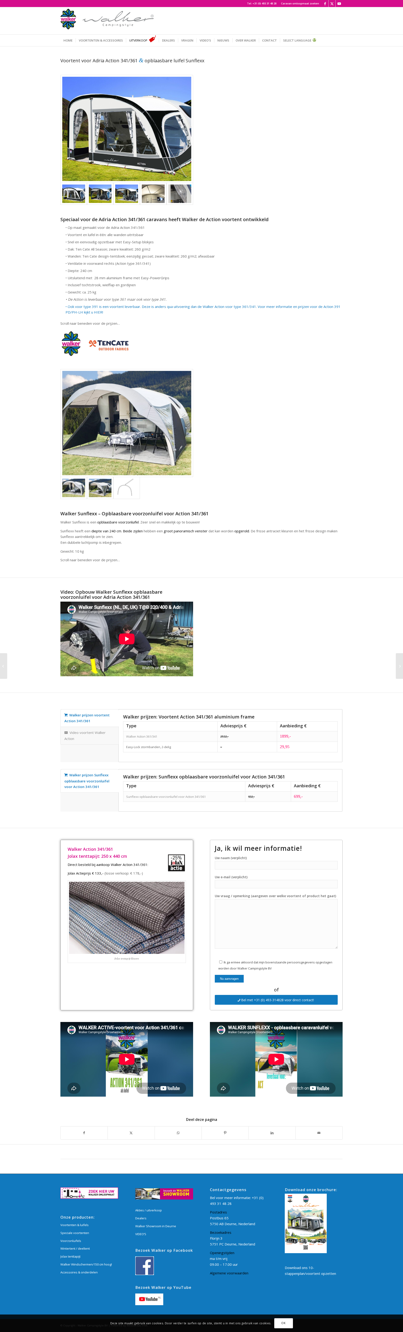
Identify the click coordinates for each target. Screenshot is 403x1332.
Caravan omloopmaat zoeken (300, 3)
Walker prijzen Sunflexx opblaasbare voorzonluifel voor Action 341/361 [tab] (86, 781)
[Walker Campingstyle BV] (107, 20)
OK (283, 1323)
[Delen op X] (131, 1132)
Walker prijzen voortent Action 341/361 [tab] (87, 718)
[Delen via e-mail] (319, 1132)
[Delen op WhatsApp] (178, 1132)
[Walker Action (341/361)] (126, 129)
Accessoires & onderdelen (79, 1272)
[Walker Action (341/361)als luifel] (126, 194)
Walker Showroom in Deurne (155, 1226)
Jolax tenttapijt (70, 1256)
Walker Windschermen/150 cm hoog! (86, 1264)
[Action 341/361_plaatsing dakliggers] (153, 194)
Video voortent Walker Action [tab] (85, 735)
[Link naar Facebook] (325, 3)
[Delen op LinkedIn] (272, 1132)
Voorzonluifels (70, 1241)
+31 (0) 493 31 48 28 (264, 3)
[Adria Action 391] (3, 666)
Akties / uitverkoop (148, 1210)
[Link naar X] (332, 3)
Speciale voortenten (74, 1233)
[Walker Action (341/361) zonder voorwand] (100, 194)
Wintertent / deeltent (75, 1248)
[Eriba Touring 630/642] (399, 666)
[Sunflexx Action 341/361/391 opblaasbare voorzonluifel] (126, 423)
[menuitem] (299, 3)
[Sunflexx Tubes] (126, 488)
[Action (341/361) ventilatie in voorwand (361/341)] (180, 194)
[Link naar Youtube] (339, 3)
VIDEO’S (140, 1234)
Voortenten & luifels (74, 1225)
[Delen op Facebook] (84, 1132)
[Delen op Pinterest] (225, 1132)
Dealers (140, 1218)
